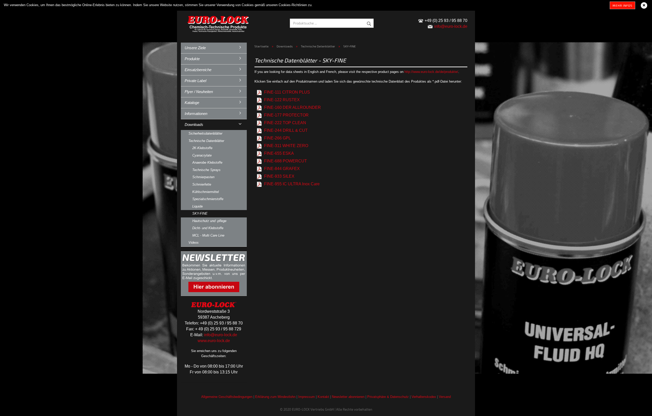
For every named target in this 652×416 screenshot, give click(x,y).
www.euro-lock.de (214, 341)
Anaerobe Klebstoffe (207, 162)
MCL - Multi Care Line (208, 235)
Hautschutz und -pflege (209, 221)
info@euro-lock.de (220, 335)
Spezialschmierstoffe (207, 199)
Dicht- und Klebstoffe (207, 228)
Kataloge (192, 102)
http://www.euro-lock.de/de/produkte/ (431, 72)
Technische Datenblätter (206, 141)
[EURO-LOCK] (219, 23)
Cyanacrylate (202, 155)
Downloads (194, 124)
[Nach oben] (638, 408)
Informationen (196, 113)
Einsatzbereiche (198, 70)
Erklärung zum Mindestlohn (275, 397)
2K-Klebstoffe (202, 148)
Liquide (197, 206)
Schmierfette (201, 184)
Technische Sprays (206, 170)
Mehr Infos (622, 5)
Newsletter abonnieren (348, 397)
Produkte (192, 59)
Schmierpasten (203, 177)
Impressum (306, 397)
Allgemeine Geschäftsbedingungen (226, 397)
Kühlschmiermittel (205, 192)
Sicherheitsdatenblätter (205, 133)
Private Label (195, 81)
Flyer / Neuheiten (199, 91)
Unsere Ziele (195, 48)
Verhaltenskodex (424, 397)
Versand (445, 397)
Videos (193, 242)
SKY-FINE (200, 213)
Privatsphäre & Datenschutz (388, 397)
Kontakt (323, 397)
